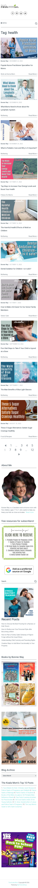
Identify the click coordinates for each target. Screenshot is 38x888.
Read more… (30, 512)
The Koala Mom (13, 882)
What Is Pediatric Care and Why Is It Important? (19, 148)
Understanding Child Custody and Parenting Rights (18, 640)
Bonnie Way (4, 61)
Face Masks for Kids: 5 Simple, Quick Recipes (18, 788)
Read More (33, 74)
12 (32, 450)
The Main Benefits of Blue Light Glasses (16, 390)
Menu (5, 23)
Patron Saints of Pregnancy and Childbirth (15, 790)
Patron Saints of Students (24, 793)
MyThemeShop (22, 885)
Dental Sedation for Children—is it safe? (16, 269)
